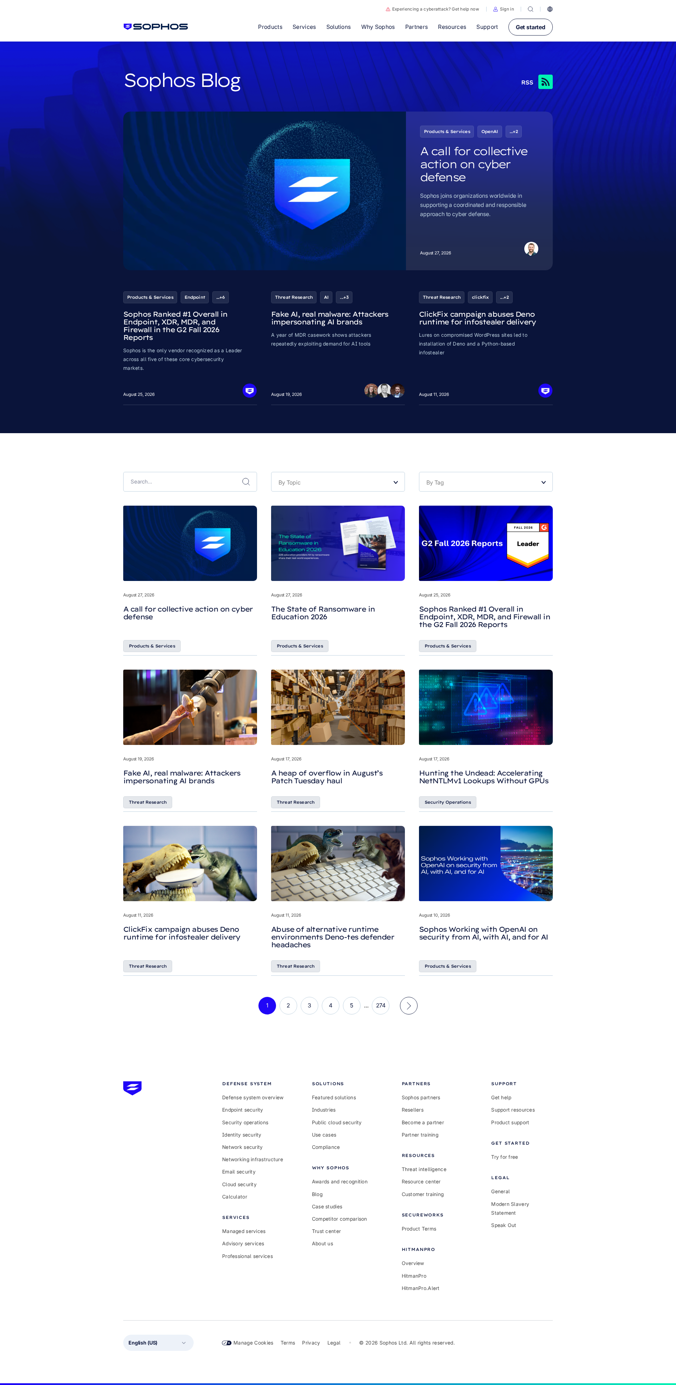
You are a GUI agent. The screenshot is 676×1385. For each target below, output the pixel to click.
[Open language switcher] (550, 9)
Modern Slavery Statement (510, 1208)
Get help (501, 1097)
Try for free (504, 1157)
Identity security (242, 1135)
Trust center (326, 1231)
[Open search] (530, 9)
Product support (510, 1122)
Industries (324, 1110)
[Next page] (409, 1005)
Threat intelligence (424, 1169)
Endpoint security (242, 1110)
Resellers (413, 1110)
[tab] (253, 1083)
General (500, 1191)
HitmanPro (414, 1276)
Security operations (245, 1122)
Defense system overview (252, 1097)
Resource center (421, 1181)
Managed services (243, 1231)
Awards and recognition (340, 1181)
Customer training (423, 1194)
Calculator (234, 1197)
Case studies (327, 1206)
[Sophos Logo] (155, 26)
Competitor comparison (339, 1219)
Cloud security (239, 1184)
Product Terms (419, 1229)
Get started (530, 27)
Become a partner (423, 1122)
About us (322, 1243)
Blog (317, 1194)
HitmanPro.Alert (421, 1288)
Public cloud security (337, 1122)
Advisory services (243, 1243)
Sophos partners (421, 1097)
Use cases (324, 1135)
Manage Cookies (253, 1343)
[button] (503, 9)
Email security (239, 1172)
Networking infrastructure (252, 1159)
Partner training (420, 1135)
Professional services (247, 1256)
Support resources (513, 1110)
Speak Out (504, 1225)
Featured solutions (334, 1097)
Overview (413, 1263)
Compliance (326, 1147)
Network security (242, 1147)
